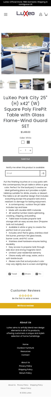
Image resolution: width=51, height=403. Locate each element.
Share (28, 274)
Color (25, 137)
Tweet (14, 274)
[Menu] (6, 14)
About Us (25, 362)
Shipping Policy (25, 369)
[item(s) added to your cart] (46, 14)
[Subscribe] (43, 173)
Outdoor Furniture (25, 348)
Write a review (25, 305)
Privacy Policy (25, 366)
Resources (25, 351)
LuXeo (29, 393)
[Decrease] (21, 150)
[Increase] (30, 150)
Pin (40, 274)
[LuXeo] (25, 14)
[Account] (40, 14)
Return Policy (25, 373)
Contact (25, 355)
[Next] (48, 53)
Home (25, 344)
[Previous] (2, 53)
